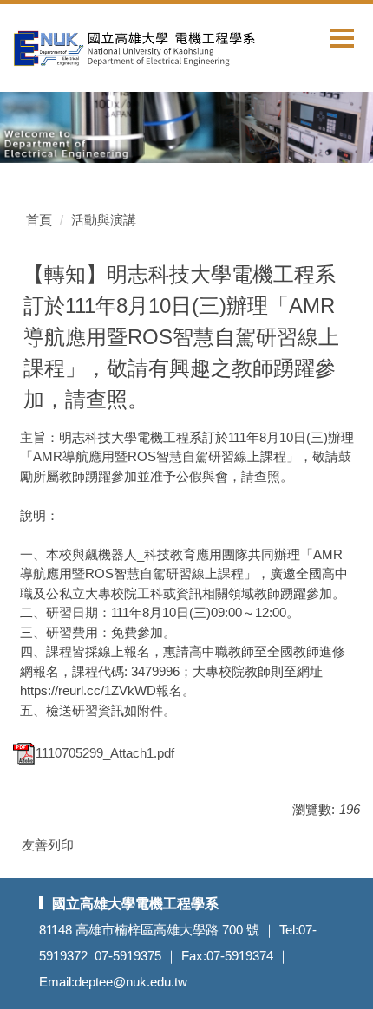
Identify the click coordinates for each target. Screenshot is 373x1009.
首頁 (39, 219)
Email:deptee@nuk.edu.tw (113, 981)
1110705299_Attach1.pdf (105, 752)
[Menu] (342, 37)
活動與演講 (103, 219)
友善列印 (48, 844)
